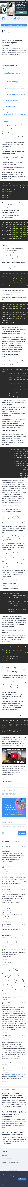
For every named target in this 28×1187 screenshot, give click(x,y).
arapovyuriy (15, 937)
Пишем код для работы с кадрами (15, 94)
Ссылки (5, 121)
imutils (3, 207)
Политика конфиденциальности (11, 1162)
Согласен (22, 1178)
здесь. (18, 139)
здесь (6, 778)
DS (4, 790)
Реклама (4, 1155)
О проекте (4, 1151)
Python (11, 790)
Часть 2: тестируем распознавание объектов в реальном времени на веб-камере (14, 114)
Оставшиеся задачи (11, 106)
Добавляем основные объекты (14, 89)
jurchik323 (6, 1039)
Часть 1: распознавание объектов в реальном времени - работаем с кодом (14, 73)
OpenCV (9, 207)
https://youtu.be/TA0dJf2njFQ (16, 1074)
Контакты (4, 1166)
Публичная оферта (7, 1159)
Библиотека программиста (12, 31)
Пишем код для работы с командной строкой (12, 82)
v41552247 (7, 871)
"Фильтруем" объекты (11, 100)
